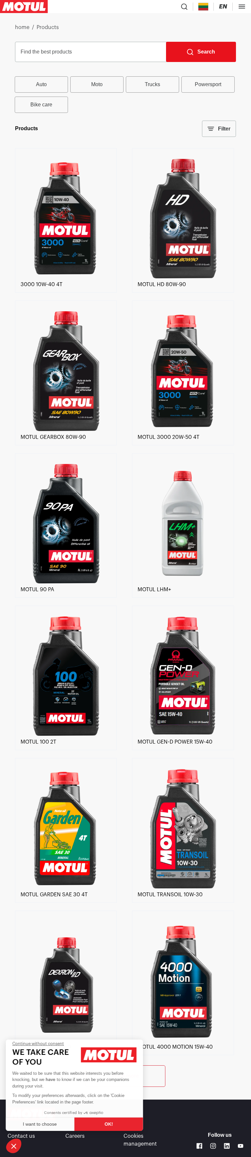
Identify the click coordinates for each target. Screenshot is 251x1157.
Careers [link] (75, 1136)
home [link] (22, 27)
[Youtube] (240, 1146)
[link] (65, 276)
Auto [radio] (41, 84)
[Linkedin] (227, 1146)
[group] (125, 94)
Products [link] (48, 27)
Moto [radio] (97, 84)
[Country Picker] (203, 6)
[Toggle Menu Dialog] (242, 6)
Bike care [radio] (41, 104)
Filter (224, 128)
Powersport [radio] (208, 84)
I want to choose (41, 1124)
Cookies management (140, 1140)
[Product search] (184, 6)
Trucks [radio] (152, 84)
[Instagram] (213, 1146)
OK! (109, 1124)
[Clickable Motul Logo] (24, 6)
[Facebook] (199, 1146)
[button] (14, 1146)
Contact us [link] (21, 1136)
